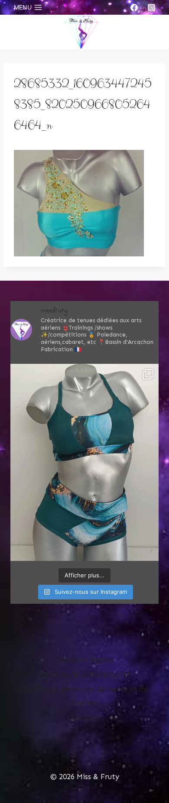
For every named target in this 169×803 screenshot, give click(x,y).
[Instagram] (151, 7)
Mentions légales (84, 659)
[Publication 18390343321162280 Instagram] (84, 462)
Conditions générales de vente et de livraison (84, 696)
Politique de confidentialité (84, 674)
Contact (84, 717)
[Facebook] (134, 7)
